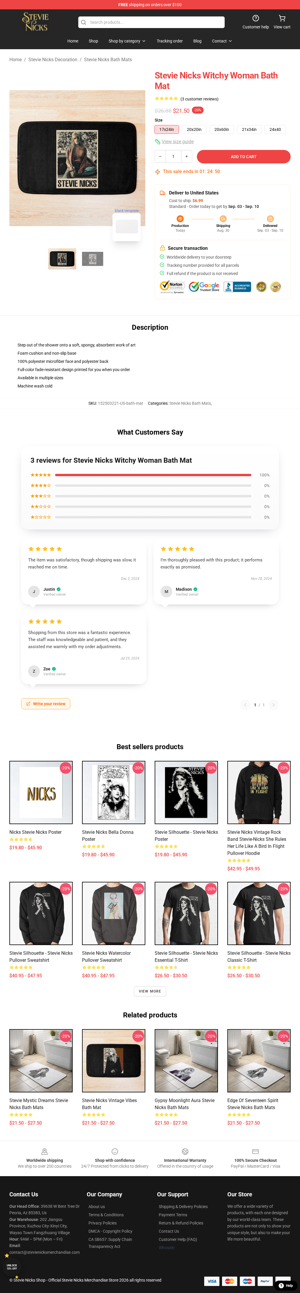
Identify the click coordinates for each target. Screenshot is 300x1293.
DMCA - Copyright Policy (110, 1231)
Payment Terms (173, 1214)
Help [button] (289, 1286)
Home (15, 59)
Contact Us (169, 1231)
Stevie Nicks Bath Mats (108, 59)
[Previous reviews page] (245, 705)
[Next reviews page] (273, 705)
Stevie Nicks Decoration (52, 59)
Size (159, 120)
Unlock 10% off (12, 1267)
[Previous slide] (18, 158)
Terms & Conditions (106, 1214)
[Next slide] (136, 158)
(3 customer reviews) (199, 99)
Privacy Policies (102, 1223)
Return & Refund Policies (181, 1223)
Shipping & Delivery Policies (183, 1206)
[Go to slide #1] (62, 258)
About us (96, 1206)
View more (150, 991)
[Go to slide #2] (93, 258)
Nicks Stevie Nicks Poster (35, 832)
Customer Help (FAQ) (178, 1239)
